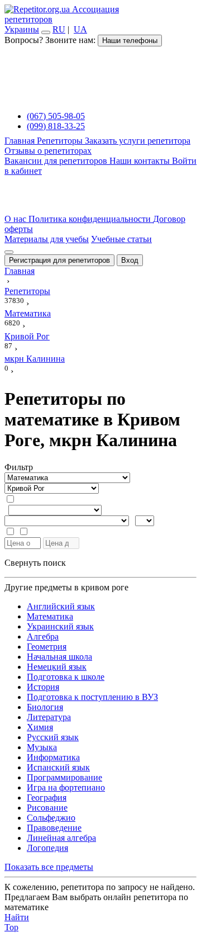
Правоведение (54, 827)
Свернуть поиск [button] (35, 562)
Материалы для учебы (46, 239)
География (46, 797)
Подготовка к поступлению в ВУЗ (92, 697)
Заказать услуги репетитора (137, 140)
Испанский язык (58, 767)
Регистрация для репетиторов (59, 260)
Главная (20, 140)
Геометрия (46, 646)
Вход (129, 260)
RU (58, 29)
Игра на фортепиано (66, 787)
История (43, 687)
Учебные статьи (121, 239)
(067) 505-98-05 (56, 116)
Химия (40, 727)
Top (11, 927)
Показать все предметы (48, 867)
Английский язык (61, 606)
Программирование (64, 777)
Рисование (47, 807)
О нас (16, 219)
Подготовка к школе (65, 677)
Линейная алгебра (61, 838)
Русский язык (53, 737)
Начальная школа (59, 656)
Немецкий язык (57, 666)
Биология (45, 707)
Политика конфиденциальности (90, 219)
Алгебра (43, 636)
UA (80, 29)
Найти (16, 917)
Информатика (53, 757)
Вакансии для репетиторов (56, 160)
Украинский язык (60, 626)
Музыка (42, 747)
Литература (49, 717)
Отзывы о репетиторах (48, 150)
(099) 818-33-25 (56, 126)
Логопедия (47, 848)
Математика (50, 616)
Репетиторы (61, 140)
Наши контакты (140, 160)
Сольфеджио (51, 817)
